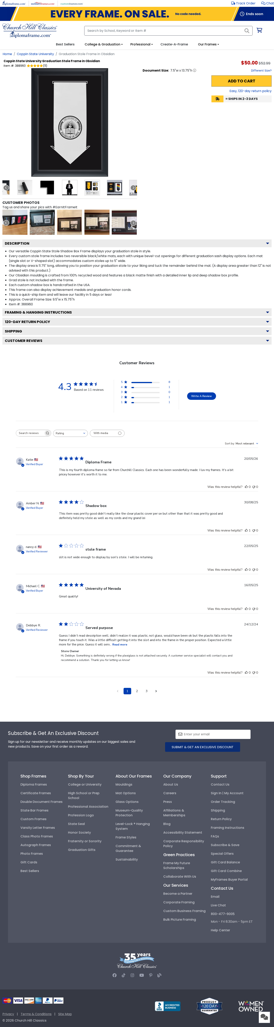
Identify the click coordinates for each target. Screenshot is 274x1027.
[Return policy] (209, 1006)
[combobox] (70, 433)
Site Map (65, 1014)
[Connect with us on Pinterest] (150, 975)
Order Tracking (223, 801)
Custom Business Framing (184, 911)
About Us (170, 784)
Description (17, 243)
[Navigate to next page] (156, 691)
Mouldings (124, 784)
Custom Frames (33, 819)
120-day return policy (27, 321)
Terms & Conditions (36, 1014)
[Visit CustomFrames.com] (71, 3)
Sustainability (127, 859)
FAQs (215, 836)
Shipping (13, 331)
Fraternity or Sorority (84, 841)
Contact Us (220, 784)
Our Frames (207, 44)
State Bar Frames (34, 810)
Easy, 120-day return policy (250, 91)
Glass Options (127, 801)
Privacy (8, 1014)
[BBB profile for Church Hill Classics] (168, 1006)
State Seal (76, 824)
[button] (267, 3)
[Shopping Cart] (259, 31)
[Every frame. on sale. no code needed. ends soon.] (137, 14)
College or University (84, 784)
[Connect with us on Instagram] (132, 975)
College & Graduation (102, 44)
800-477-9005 (223, 914)
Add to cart (241, 81)
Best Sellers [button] (65, 44)
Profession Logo (81, 815)
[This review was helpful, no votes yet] (246, 487)
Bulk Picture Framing (179, 919)
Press (167, 801)
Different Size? (261, 71)
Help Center (220, 930)
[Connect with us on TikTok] (123, 975)
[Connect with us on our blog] (159, 975)
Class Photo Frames (36, 836)
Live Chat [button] (218, 905)
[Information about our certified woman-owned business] (251, 1006)
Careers (169, 793)
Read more (119, 644)
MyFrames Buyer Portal (229, 879)
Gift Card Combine (226, 871)
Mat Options (126, 793)
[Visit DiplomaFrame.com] (14, 3)
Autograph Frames (35, 845)
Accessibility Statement (182, 832)
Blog (166, 824)
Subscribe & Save (225, 845)
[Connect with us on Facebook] (115, 975)
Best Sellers (29, 871)
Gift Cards (28, 862)
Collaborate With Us (179, 876)
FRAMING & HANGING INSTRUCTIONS (38, 312)
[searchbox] (30, 433)
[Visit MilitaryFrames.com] (42, 3)
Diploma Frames (33, 784)
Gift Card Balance (225, 862)
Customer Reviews (23, 340)
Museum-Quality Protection (129, 813)
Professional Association (88, 806)
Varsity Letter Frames (37, 827)
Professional (140, 44)
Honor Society (79, 832)
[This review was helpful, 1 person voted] (246, 530)
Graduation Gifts (81, 849)
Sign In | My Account (227, 793)
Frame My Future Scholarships (176, 865)
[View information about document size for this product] (194, 70)
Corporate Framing (179, 902)
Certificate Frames (35, 793)
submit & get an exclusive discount (202, 747)
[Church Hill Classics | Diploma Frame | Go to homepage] (29, 30)
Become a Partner (177, 893)
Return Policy (221, 819)
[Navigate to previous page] (118, 691)
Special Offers (222, 853)
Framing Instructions (227, 827)
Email (215, 896)
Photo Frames (31, 853)
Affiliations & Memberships (174, 813)
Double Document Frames (41, 801)
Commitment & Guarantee (128, 848)
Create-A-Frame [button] (174, 44)
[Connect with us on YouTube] (141, 975)
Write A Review (201, 396)
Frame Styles (126, 837)
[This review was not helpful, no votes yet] (253, 487)
